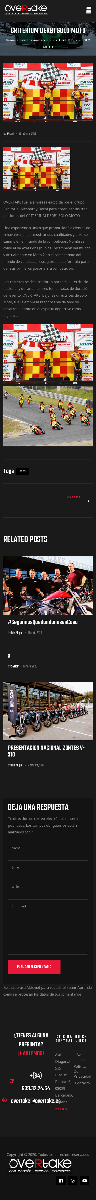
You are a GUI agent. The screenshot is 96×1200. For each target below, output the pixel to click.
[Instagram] (72, 1180)
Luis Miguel (17, 633)
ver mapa (61, 1109)
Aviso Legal (81, 1057)
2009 (22, 471)
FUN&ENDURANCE (71, 501)
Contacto (82, 1083)
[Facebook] (61, 1180)
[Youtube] (84, 1180)
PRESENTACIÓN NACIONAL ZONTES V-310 (46, 751)
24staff (10, 134)
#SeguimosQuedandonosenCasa (43, 622)
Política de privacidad (81, 1071)
